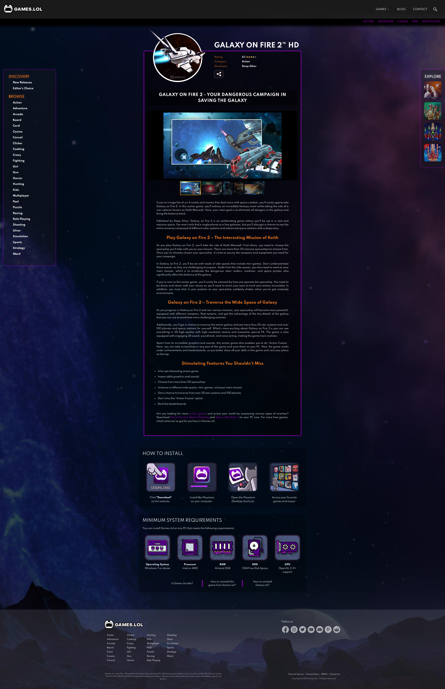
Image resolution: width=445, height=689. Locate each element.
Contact (420, 9)
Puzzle (17, 207)
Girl (15, 166)
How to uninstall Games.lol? (262, 583)
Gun (16, 172)
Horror (17, 178)
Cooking (18, 149)
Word (17, 254)
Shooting (19, 224)
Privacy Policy (312, 674)
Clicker (17, 143)
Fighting (19, 160)
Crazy (17, 155)
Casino (17, 131)
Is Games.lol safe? (182, 583)
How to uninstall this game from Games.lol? (222, 583)
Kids (415, 21)
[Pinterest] (328, 630)
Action (368, 21)
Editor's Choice (23, 88)
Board (17, 120)
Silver (17, 230)
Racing (18, 213)
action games (198, 413)
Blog (401, 9)
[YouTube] (311, 630)
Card (16, 125)
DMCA (324, 674)
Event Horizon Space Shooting (189, 417)
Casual (403, 21)
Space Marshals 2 (227, 417)
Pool (16, 201)
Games (381, 9)
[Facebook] (285, 630)
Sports (17, 242)
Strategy (19, 248)
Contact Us (335, 674)
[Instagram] (294, 630)
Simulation (20, 236)
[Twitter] (303, 630)
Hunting (18, 184)
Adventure (386, 21)
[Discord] (320, 630)
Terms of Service (296, 674)
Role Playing (21, 219)
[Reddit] (337, 630)
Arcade (18, 114)
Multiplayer (431, 21)
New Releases (22, 82)
